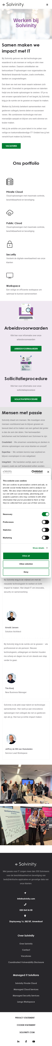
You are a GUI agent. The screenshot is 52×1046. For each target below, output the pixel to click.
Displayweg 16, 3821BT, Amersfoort (26, 921)
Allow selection (26, 564)
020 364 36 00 (26, 910)
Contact (26, 950)
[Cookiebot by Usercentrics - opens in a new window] (32, 471)
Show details (38, 548)
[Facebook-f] (26, 1041)
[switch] (45, 522)
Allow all (26, 556)
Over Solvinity (26, 943)
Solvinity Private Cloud (26, 983)
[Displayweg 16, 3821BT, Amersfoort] (25, 916)
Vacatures (26, 956)
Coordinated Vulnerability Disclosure (26, 962)
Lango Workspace (26, 1002)
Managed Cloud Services (26, 989)
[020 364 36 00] (25, 904)
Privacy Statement (25, 1017)
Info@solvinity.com (26, 898)
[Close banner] (48, 472)
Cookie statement (26, 1025)
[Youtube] (33, 1041)
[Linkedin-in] (18, 1041)
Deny (26, 572)
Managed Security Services (26, 995)
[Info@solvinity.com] (25, 893)
